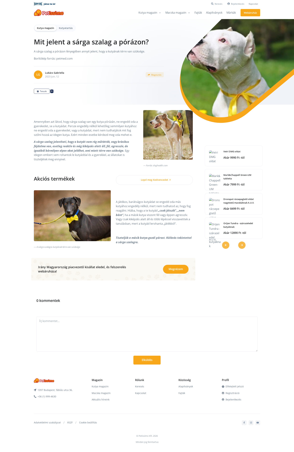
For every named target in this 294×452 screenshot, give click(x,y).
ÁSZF (70, 422)
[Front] (49, 13)
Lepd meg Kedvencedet (155, 179)
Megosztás (156, 74)
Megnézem (176, 269)
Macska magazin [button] (175, 12)
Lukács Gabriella (54, 72)
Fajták (198, 12)
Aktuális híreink (100, 399)
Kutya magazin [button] (147, 12)
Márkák (231, 12)
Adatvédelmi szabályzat (47, 422)
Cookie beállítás (88, 422)
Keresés (139, 386)
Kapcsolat (253, 3)
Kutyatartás (66, 28)
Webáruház (250, 12)
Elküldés (147, 360)
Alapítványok (214, 12)
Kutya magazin (45, 28)
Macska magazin (101, 393)
